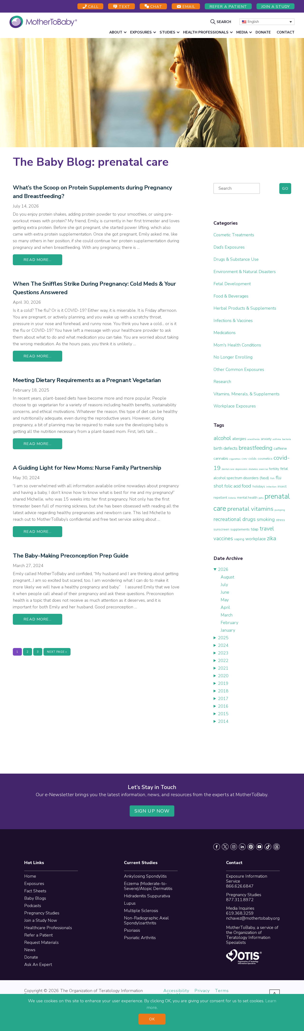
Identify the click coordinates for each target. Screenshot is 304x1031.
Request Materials (41, 942)
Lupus (130, 903)
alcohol (222, 438)
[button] (221, 21)
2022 (223, 660)
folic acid (232, 486)
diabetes (253, 469)
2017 (223, 698)
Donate (31, 957)
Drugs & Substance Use (236, 259)
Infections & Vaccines (233, 320)
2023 (223, 653)
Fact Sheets (35, 891)
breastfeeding (255, 448)
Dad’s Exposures (229, 247)
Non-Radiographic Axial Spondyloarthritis (146, 920)
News (29, 950)
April (225, 607)
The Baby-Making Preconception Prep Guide (70, 555)
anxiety (266, 439)
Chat (155, 6)
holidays (258, 486)
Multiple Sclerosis (141, 910)
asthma (277, 439)
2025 (223, 638)
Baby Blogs (35, 898)
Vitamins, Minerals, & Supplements (247, 394)
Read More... (38, 259)
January (228, 630)
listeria (232, 498)
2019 (223, 683)
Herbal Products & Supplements (245, 308)
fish (272, 478)
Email (188, 6)
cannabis (221, 458)
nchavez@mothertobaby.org (253, 918)
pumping (280, 510)
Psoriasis (132, 930)
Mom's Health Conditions (237, 345)
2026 (223, 569)
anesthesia (253, 439)
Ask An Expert (38, 964)
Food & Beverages (231, 296)
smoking (266, 519)
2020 (223, 676)
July (224, 584)
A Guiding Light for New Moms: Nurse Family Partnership (87, 468)
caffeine (280, 448)
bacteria (286, 439)
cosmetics (265, 458)
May (225, 600)
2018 (223, 691)
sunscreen (221, 529)
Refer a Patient (228, 6)
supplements (240, 529)
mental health (247, 497)
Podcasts (32, 905)
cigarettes (234, 459)
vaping (239, 539)
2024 (223, 645)
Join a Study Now (40, 920)
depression (241, 469)
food (246, 485)
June (225, 592)
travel (267, 528)
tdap (254, 529)
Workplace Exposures (235, 406)
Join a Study (275, 6)
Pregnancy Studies (41, 913)
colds (252, 458)
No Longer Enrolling (233, 357)
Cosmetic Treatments (234, 235)
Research (222, 381)
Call (93, 6)
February (229, 622)
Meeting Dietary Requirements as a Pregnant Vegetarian (87, 380)
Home (30, 876)
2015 (223, 714)
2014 (223, 721)
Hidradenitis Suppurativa (147, 896)
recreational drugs (235, 519)
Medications (225, 333)
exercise (263, 469)
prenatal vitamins (250, 509)
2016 (223, 706)
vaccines (223, 538)
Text (124, 6)
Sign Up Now (152, 811)
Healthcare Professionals (48, 928)
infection (271, 486)
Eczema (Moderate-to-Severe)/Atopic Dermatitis (148, 886)
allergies (239, 438)
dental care (228, 469)
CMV (244, 459)
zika (271, 538)
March (227, 615)
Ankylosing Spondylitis (145, 876)
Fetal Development (232, 284)
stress (280, 520)
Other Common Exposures (239, 369)
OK (152, 1019)
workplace (255, 539)
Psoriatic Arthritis (140, 938)
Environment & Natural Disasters (245, 271)
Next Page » (57, 653)
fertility (274, 469)
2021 (223, 668)
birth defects (226, 448)
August (227, 577)
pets (261, 498)
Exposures (34, 883)
